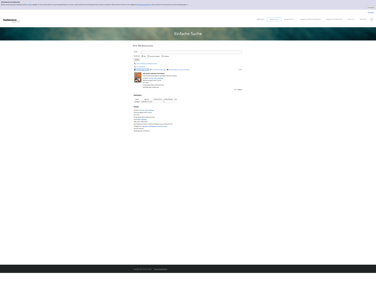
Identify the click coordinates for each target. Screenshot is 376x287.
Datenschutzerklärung (160, 269)
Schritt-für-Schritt (162, 126)
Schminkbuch (153, 126)
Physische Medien (154, 56)
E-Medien (166, 56)
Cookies (29, 4)
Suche (135, 52)
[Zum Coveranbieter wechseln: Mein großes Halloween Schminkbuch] (138, 77)
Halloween (144, 119)
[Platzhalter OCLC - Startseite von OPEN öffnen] (12, 20)
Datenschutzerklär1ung (144, 4)
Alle (145, 56)
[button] (372, 19)
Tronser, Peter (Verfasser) (156, 78)
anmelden (371, 12)
